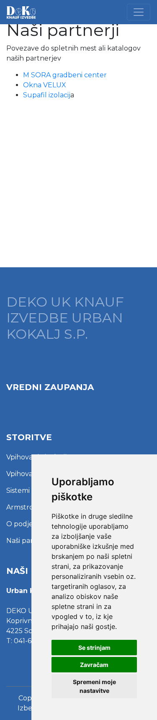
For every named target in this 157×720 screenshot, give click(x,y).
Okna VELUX (44, 85)
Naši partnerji (28, 541)
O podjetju (24, 524)
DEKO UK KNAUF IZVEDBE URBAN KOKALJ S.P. (65, 318)
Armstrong (24, 507)
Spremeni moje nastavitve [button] (94, 686)
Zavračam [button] (94, 664)
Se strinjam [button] (94, 647)
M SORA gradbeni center (65, 75)
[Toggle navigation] (138, 12)
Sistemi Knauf (29, 490)
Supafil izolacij (46, 95)
